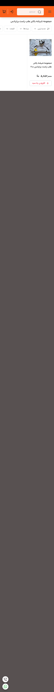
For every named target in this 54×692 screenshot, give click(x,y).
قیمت (12, 28)
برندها (26, 28)
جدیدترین (42, 28)
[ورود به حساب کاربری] (12, 11)
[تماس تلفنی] (5, 679)
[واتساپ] (5, 687)
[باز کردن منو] (49, 11)
